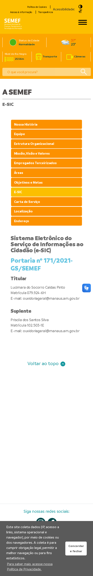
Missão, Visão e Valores (32, 153)
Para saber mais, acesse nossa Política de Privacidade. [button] (30, 566)
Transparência (45, 12)
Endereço (21, 221)
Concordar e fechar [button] (76, 548)
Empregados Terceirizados (35, 163)
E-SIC (18, 192)
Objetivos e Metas (28, 182)
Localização (23, 211)
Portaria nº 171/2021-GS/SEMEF (42, 264)
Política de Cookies (37, 6)
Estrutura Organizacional (34, 144)
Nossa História (25, 124)
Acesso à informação (21, 12)
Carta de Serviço (27, 202)
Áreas (18, 173)
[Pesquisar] (83, 72)
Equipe (19, 134)
